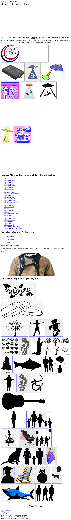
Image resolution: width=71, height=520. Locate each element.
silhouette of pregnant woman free (14, 228)
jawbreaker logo (9, 236)
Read (2, 252)
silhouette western (9, 192)
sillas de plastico (9, 189)
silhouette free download (11, 213)
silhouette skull (8, 195)
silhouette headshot (10, 180)
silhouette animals (9, 200)
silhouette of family (10, 210)
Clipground (9, 514)
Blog (2, 1)
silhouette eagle (8, 221)
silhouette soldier (9, 197)
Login (15, 1)
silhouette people (9, 218)
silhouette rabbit (9, 207)
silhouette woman (9, 220)
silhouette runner (9, 187)
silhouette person (9, 182)
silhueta (6, 208)
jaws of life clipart (9, 239)
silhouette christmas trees (11, 193)
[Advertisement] (35, 21)
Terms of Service (6, 510)
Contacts (6, 1)
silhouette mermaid (9, 185)
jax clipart (7, 242)
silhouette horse (8, 223)
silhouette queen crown (11, 202)
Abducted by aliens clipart (8, 59)
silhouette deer (8, 179)
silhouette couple (9, 225)
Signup (11, 1)
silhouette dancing (9, 198)
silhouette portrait (9, 205)
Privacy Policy (5, 512)
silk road (6, 212)
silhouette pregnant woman (12, 226)
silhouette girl (8, 184)
